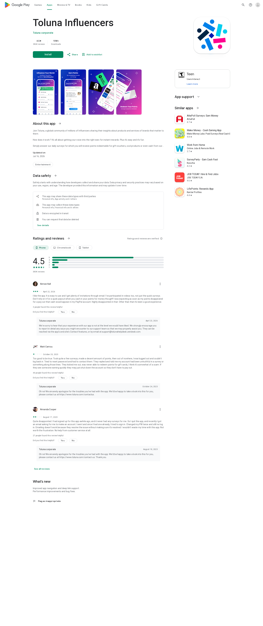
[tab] (38, 5)
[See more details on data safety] (43, 225)
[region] (94, 42)
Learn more (192, 84)
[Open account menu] (257, 5)
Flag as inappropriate (47, 501)
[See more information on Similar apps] (197, 108)
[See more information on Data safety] (55, 175)
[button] (45, 92)
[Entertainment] (43, 164)
